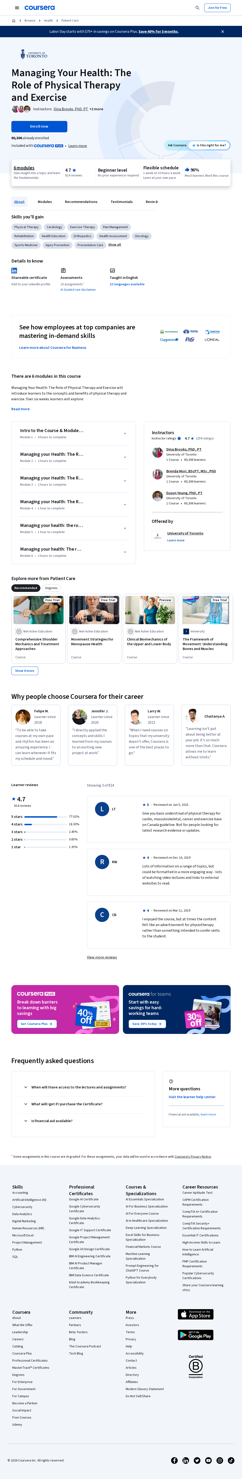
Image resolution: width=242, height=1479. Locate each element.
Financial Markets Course (143, 1246)
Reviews (153, 201)
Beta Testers (78, 1332)
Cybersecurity (22, 1207)
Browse (30, 20)
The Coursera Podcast (85, 1346)
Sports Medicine (26, 245)
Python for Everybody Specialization (141, 1280)
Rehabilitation (24, 236)
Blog (72, 1339)
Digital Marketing (24, 1221)
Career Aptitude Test (197, 1192)
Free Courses (21, 1417)
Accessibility (135, 1353)
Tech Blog (76, 1353)
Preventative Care (90, 245)
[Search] (197, 8)
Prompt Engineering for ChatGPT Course (142, 1268)
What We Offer (22, 1325)
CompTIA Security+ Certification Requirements (201, 1226)
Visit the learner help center (192, 1097)
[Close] (222, 31)
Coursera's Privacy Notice (193, 1156)
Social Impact (21, 1410)
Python (17, 1249)
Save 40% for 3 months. (158, 31)
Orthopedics (82, 236)
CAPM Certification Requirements (195, 1202)
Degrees (18, 1375)
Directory (132, 1375)
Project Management (27, 1242)
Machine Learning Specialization (138, 1256)
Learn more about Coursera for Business (52, 347)
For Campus (20, 1396)
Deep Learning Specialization (146, 1228)
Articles (131, 1367)
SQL (15, 1256)
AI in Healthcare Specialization (147, 1220)
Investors (132, 1325)
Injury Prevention (57, 245)
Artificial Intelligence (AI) (29, 1200)
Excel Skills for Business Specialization (143, 1237)
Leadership (20, 1332)
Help (129, 1346)
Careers (18, 1339)
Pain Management (115, 227)
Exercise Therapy (82, 227)
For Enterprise (22, 1382)
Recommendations (81, 201)
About (19, 201)
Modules (45, 201)
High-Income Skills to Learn (201, 1242)
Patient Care (70, 20)
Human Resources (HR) (28, 1228)
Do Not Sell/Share (138, 1396)
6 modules (24, 168)
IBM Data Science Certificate (89, 1275)
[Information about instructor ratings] (179, 438)
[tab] (25, 588)
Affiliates (132, 1382)
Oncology (142, 236)
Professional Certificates (30, 1360)
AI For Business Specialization (147, 1206)
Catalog (17, 1346)
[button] (96, 109)
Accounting (20, 1192)
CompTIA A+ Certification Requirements (200, 1214)
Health (48, 20)
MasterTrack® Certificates (30, 1367)
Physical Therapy (26, 227)
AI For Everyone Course (142, 1213)
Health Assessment (113, 236)
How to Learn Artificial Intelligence (197, 1252)
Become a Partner (25, 1403)
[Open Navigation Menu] (17, 8)
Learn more (77, 145)
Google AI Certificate (84, 1199)
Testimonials (122, 201)
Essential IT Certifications (200, 1235)
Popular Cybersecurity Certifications (198, 1276)
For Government (23, 1389)
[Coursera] (40, 8)
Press (130, 1318)
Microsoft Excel (23, 1235)
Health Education (53, 236)
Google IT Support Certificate (90, 1230)
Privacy (131, 1339)
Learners (75, 1318)
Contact (131, 1360)
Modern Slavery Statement (145, 1389)
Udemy (17, 1424)
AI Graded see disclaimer (78, 289)
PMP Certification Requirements (194, 1264)
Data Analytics (22, 1214)
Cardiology (54, 227)
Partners (75, 1325)
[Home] (13, 20)
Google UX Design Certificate (89, 1249)
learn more (208, 1114)
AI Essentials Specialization (145, 1199)
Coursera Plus (22, 1353)
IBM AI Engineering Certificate (90, 1256)
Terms (130, 1332)
